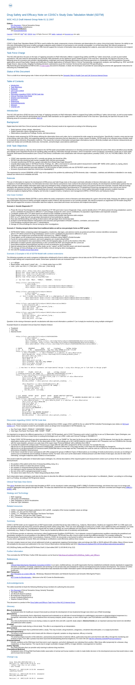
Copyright (9, 34)
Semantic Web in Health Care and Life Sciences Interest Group (85, 75)
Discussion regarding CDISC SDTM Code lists (27, 94)
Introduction (15, 85)
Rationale (14, 89)
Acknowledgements (18, 103)
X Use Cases (45, 66)
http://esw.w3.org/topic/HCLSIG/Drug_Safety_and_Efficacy (79, 555)
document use (69, 34)
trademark (59, 34)
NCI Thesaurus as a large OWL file (23, 574)
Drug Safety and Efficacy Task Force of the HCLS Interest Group (52, 602)
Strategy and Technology (19, 98)
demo (12, 486)
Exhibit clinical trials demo (29, 250)
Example (14, 92)
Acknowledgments (20, 30)
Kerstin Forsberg (17, 27)
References (15, 101)
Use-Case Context (17, 91)
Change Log (15, 107)
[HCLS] (39, 118)
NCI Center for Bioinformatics (21, 577)
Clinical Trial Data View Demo (21, 96)
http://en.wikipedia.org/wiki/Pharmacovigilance (105, 638)
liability (54, 34)
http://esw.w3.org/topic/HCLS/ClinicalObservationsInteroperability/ (101, 544)
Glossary (14, 105)
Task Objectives (16, 87)
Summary (14, 99)
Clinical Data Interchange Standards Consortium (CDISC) (31, 565)
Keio (34, 34)
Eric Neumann (16, 25)
